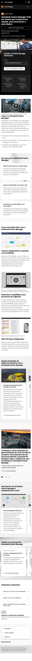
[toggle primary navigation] (3, 2)
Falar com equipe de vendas (14, 69)
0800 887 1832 (5, 33)
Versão (6, 60)
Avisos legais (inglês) (21, 649)
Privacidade (4, 648)
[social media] (6, 642)
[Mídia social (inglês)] (6, 642)
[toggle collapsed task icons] (22, 2)
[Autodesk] (9, 2)
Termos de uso (12, 649)
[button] (16, 62)
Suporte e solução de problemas (12, 615)
